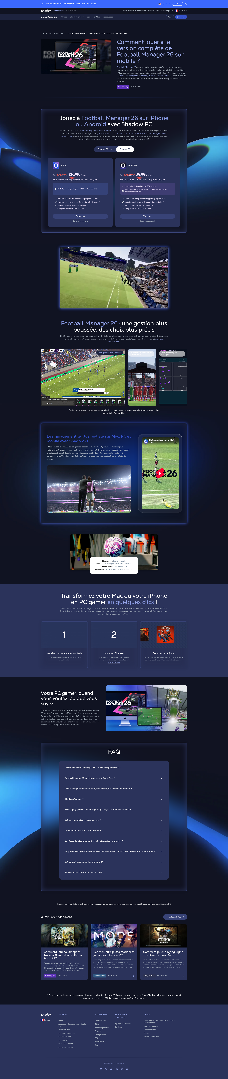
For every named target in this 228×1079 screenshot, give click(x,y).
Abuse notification (151, 1037)
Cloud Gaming (49, 16)
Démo (170, 17)
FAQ (96, 1038)
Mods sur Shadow (65, 1047)
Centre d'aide (100, 1020)
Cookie (146, 1033)
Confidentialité (150, 1030)
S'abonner (181, 17)
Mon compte (166, 10)
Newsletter (99, 1042)
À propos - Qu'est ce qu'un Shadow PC (72, 1025)
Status (97, 1045)
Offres (64, 17)
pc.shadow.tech (114, 662)
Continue (177, 4)
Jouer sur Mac (93, 17)
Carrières (118, 1027)
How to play (59, 33)
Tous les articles (173, 917)
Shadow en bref (77, 17)
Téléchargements (102, 1028)
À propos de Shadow (123, 1023)
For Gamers (59, 10)
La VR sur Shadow (65, 1044)
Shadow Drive (153, 10)
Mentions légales (151, 1026)
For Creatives (71, 10)
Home (60, 1020)
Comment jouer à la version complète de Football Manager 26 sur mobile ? (97, 33)
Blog (97, 1024)
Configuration (100, 1035)
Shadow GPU (63, 1040)
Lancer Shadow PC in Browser (134, 10)
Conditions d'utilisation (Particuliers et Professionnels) (159, 1021)
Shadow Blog (46, 33)
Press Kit (98, 1031)
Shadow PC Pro (64, 1037)
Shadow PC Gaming (66, 1033)
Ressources (108, 17)
